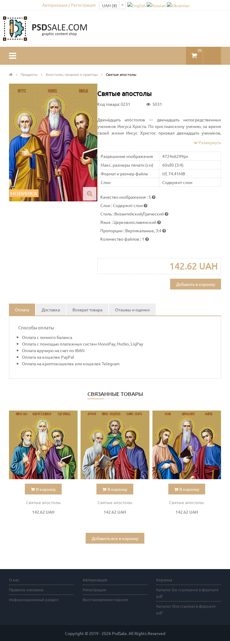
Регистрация (94, 589)
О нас (14, 579)
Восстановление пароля (105, 599)
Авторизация (95, 579)
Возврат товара (87, 309)
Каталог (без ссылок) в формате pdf (186, 609)
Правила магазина (26, 589)
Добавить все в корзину (115, 538)
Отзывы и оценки (132, 309)
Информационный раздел (33, 599)
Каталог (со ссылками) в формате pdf (187, 593)
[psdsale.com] (45, 28)
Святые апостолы (43, 502)
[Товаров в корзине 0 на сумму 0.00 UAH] (194, 53)
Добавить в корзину (195, 284)
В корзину (46, 489)
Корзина (164, 579)
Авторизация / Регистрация (69, 4)
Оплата (22, 309)
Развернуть (209, 142)
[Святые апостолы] (43, 445)
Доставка (51, 309)
